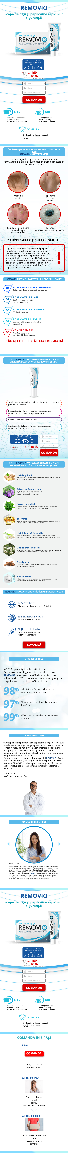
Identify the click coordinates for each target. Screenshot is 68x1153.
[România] (34, 83)
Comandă (34, 100)
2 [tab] (34, 884)
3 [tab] (37, 884)
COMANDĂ (34, 645)
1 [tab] (31, 884)
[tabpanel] (34, 853)
